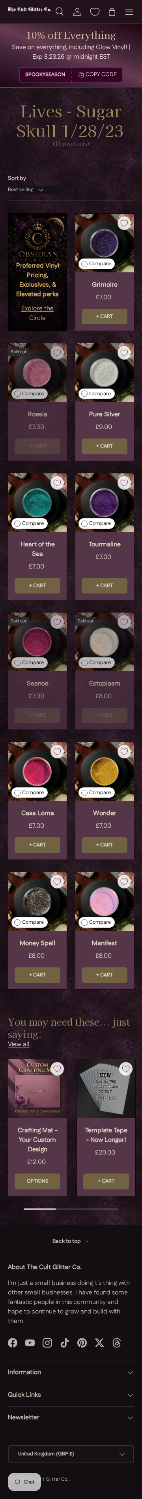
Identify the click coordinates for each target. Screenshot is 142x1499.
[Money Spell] (37, 901)
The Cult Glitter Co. (47, 1479)
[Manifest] (104, 901)
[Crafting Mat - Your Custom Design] (37, 1088)
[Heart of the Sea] (37, 502)
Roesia (37, 414)
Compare (100, 263)
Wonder (104, 813)
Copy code (101, 74)
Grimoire (105, 284)
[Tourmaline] (104, 502)
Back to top (67, 1241)
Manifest (104, 943)
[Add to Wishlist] (124, 223)
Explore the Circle (37, 313)
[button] (112, 12)
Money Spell (37, 943)
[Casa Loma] (37, 771)
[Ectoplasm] (104, 642)
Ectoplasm (104, 683)
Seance (38, 683)
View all (19, 1044)
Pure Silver (104, 414)
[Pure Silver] (104, 372)
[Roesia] (37, 372)
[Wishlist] (94, 12)
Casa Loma (37, 813)
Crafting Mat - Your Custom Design (38, 1140)
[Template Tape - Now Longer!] (106, 1088)
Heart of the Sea (38, 549)
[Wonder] (104, 771)
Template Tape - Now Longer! (106, 1135)
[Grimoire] (104, 243)
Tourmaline (105, 544)
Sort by (17, 178)
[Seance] (37, 642)
